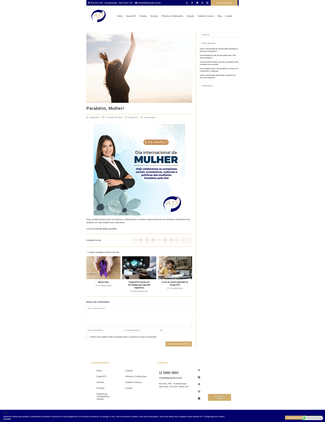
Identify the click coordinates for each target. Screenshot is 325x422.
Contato (228, 16)
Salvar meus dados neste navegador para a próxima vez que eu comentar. (123, 337)
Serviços (154, 16)
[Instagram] (202, 3)
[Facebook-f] (192, 3)
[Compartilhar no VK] (165, 240)
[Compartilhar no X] (134, 240)
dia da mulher (96, 229)
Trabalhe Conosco (206, 16)
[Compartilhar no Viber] (159, 240)
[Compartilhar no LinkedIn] (153, 240)
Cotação (190, 16)
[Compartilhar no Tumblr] (177, 240)
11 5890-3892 (168, 373)
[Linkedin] (197, 3)
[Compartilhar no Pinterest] (146, 240)
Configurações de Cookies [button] (296, 418)
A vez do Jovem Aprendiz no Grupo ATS (175, 283)
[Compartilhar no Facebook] (140, 240)
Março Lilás (103, 282)
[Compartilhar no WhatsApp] (189, 240)
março (105, 229)
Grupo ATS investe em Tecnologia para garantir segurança (139, 285)
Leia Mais (7, 419)
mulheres (113, 229)
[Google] (207, 3)
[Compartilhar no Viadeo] (183, 240)
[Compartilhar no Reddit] (171, 240)
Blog (220, 16)
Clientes (143, 16)
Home (120, 16)
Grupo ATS (131, 16)
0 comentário (149, 117)
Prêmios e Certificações (172, 16)
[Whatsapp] (187, 3)
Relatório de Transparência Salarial (102, 396)
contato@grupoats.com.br (170, 378)
